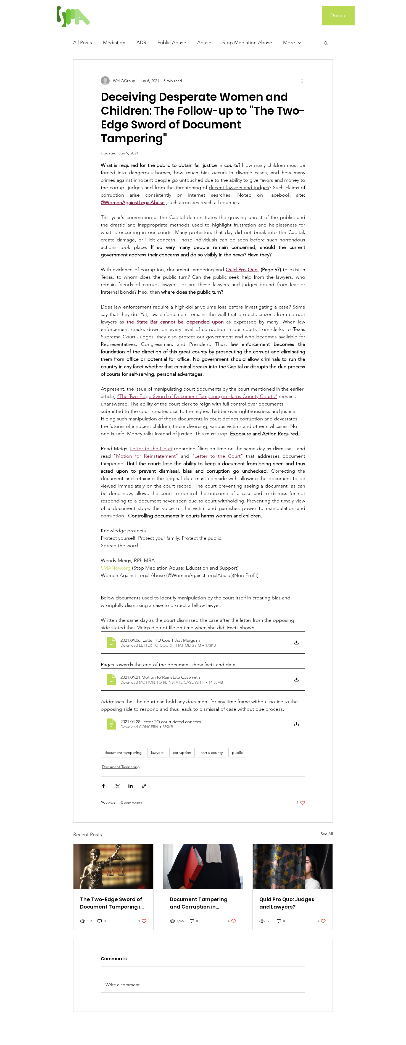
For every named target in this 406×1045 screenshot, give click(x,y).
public (237, 752)
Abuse (204, 43)
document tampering (123, 752)
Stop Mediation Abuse (247, 43)
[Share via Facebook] (103, 785)
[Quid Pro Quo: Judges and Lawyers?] (293, 866)
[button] (325, 43)
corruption (182, 752)
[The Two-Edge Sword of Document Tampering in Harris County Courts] (113, 866)
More (289, 43)
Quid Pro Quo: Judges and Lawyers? (286, 903)
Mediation (114, 43)
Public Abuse (171, 43)
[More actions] (302, 80)
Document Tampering (121, 766)
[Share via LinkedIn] (130, 785)
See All (327, 833)
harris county (212, 752)
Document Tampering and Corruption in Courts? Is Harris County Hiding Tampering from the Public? (201, 903)
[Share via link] (144, 785)
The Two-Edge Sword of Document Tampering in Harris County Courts (112, 903)
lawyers (157, 752)
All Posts (82, 43)
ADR (141, 43)
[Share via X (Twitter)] (117, 785)
